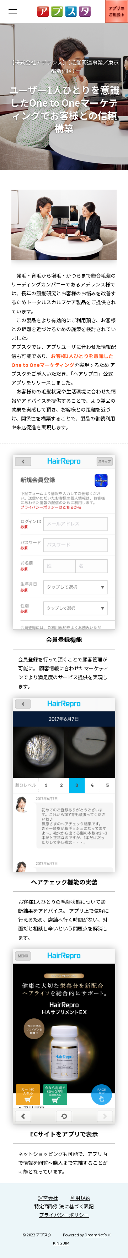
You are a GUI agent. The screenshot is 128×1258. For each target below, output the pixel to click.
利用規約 (80, 1197)
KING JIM (61, 1243)
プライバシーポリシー (64, 1214)
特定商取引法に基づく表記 (64, 1206)
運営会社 (48, 1197)
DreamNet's (96, 1234)
